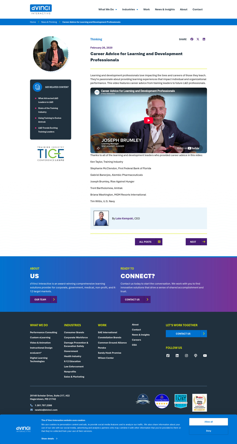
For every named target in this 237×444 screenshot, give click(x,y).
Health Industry (72, 356)
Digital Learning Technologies (38, 359)
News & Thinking (49, 22)
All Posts (145, 242)
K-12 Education (72, 361)
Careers (136, 339)
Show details (47, 438)
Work (146, 9)
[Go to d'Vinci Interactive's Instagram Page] (186, 355)
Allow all (208, 422)
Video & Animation (40, 342)
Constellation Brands (109, 337)
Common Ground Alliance (112, 342)
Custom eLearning (40, 337)
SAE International (107, 332)
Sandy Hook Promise (109, 352)
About (183, 9)
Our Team (40, 299)
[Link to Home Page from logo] (41, 9)
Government (71, 351)
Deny (208, 430)
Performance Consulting (43, 332)
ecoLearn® (36, 352)
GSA (134, 344)
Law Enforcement (74, 366)
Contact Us (132, 299)
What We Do (106, 9)
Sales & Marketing (74, 376)
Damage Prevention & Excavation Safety (76, 344)
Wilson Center (106, 357)
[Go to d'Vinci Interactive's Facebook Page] (168, 355)
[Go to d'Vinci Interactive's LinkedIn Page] (177, 355)
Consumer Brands (74, 332)
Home (33, 22)
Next (193, 242)
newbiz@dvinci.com (45, 409)
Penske (102, 347)
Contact (198, 9)
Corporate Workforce (76, 337)
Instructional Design (41, 347)
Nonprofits (70, 371)
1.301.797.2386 (43, 405)
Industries (128, 9)
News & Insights (165, 9)
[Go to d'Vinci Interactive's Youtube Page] (205, 355)
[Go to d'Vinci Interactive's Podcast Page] (196, 355)
